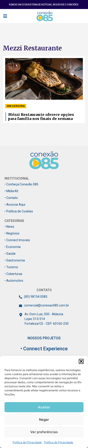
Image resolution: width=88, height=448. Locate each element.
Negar (44, 419)
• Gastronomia (15, 260)
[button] (81, 361)
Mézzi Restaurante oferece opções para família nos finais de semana (41, 117)
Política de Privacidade (27, 442)
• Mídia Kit (11, 191)
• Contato (11, 198)
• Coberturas (13, 274)
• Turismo (11, 267)
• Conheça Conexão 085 (21, 184)
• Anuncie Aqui (15, 204)
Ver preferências (44, 432)
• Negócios (12, 233)
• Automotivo (14, 280)
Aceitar (44, 407)
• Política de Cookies (19, 211)
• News (9, 226)
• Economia (13, 247)
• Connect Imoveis (17, 240)
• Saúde (10, 253)
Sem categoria (16, 106)
